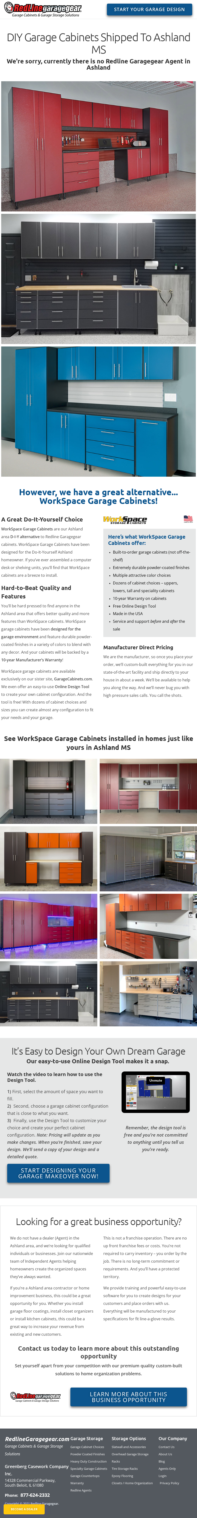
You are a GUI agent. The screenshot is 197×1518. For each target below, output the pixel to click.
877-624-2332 (34, 1495)
